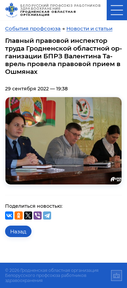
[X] (28, 215)
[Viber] (38, 215)
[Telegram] (47, 215)
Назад (18, 231)
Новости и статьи (89, 28)
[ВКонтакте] (9, 215)
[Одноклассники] (19, 215)
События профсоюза (33, 28)
